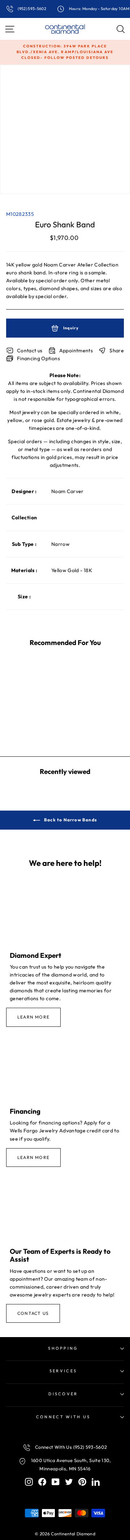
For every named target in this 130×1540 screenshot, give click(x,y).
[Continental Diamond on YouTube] (56, 1482)
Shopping (63, 1348)
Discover (63, 1393)
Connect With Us (63, 1416)
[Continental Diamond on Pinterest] (82, 1482)
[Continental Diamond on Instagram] (29, 1482)
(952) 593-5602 (31, 8)
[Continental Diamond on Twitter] (69, 1482)
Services (63, 1370)
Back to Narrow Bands (70, 819)
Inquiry (70, 327)
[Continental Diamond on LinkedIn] (96, 1482)
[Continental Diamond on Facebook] (42, 1482)
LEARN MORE (33, 1017)
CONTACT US (33, 1313)
